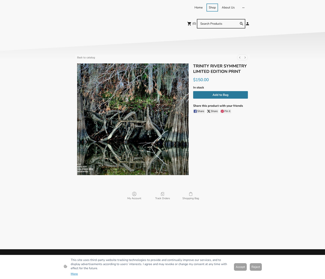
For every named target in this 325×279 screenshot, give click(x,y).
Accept (240, 267)
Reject (255, 267)
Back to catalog (86, 57)
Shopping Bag (190, 198)
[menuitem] (239, 57)
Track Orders (162, 198)
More (74, 274)
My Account (134, 198)
